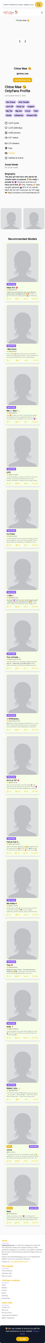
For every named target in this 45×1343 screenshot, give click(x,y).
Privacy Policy (7, 1313)
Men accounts (7, 1276)
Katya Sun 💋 (12, 287)
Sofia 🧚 (10, 1027)
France (4, 1290)
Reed (9, 1211)
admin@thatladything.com (19, 1262)
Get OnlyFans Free (22, 80)
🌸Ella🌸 (10, 595)
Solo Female (24, 102)
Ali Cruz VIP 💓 (13, 780)
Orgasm (31, 106)
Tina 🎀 (10, 965)
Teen (36, 111)
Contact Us (6, 1307)
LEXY (9, 472)
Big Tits (9, 111)
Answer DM (32, 115)
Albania (4, 1288)
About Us (5, 1310)
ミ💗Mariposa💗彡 (14, 719)
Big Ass (19, 111)
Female (11, 153)
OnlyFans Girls (7, 1273)
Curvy (27, 111)
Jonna (9, 1150)
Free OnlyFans (7, 1271)
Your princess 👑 (14, 657)
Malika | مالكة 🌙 (13, 1088)
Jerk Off (9, 106)
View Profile (11, 284)
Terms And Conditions (10, 1315)
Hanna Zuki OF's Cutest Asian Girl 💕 (14, 842)
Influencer (19, 115)
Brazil (4, 1293)
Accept (22, 1339)
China (4, 1285)
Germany (5, 1296)
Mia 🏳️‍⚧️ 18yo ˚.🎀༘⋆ (14, 411)
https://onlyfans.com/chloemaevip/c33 (23, 193)
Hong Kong (6, 1298)
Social (8, 115)
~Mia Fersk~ (12, 349)
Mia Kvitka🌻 (12, 903)
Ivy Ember (11, 534)
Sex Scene (10, 102)
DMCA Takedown (8, 1318)
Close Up (20, 106)
